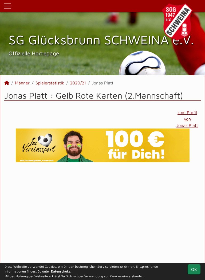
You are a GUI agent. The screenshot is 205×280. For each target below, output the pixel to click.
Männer (22, 82)
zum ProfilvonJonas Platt (187, 119)
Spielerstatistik (50, 82)
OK (194, 269)
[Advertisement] (102, 212)
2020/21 (78, 82)
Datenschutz (60, 271)
